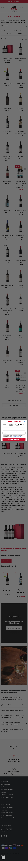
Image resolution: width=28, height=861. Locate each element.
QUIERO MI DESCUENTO (14, 439)
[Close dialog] (25, 421)
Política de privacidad (13, 436)
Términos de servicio (18, 436)
